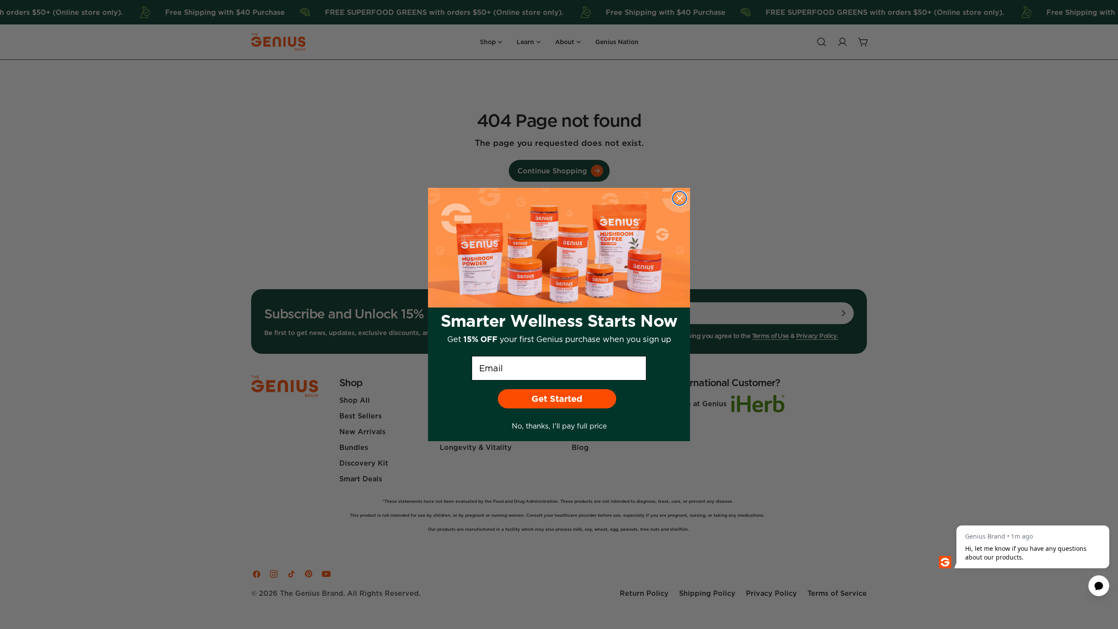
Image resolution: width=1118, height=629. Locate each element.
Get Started (557, 399)
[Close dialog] (680, 198)
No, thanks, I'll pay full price (559, 426)
